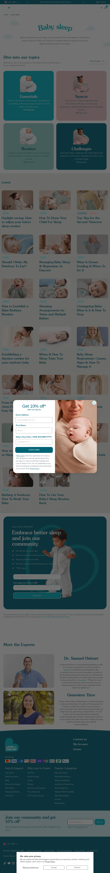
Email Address (22, 415)
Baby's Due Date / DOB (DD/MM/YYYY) (34, 437)
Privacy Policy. (50, 861)
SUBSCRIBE (34, 449)
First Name (21, 425)
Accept (54, 867)
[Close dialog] (94, 403)
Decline (77, 867)
